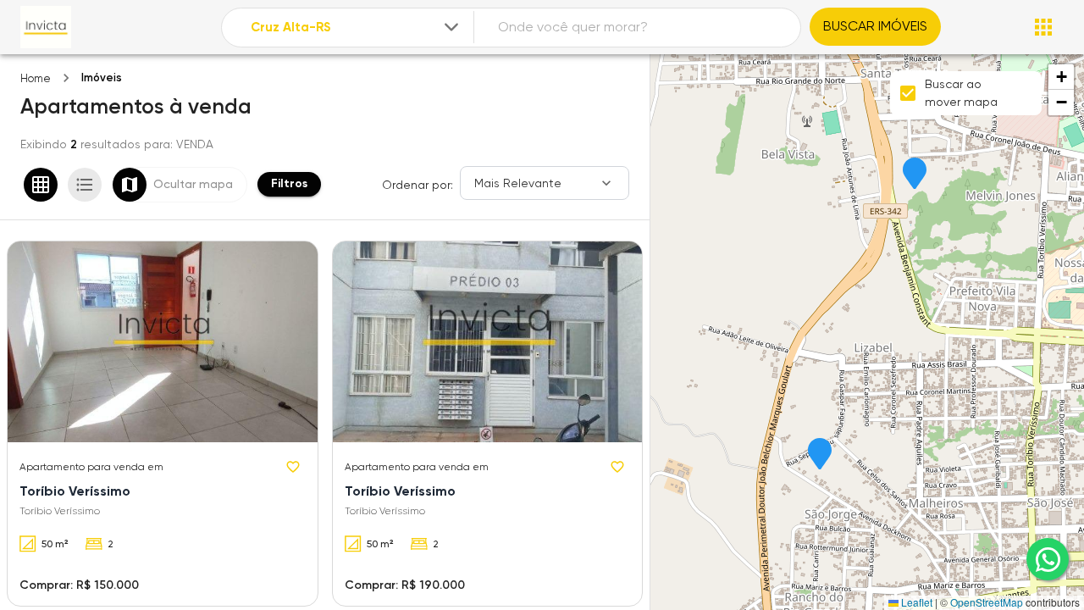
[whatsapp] (1047, 559)
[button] (820, 455)
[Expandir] (451, 27)
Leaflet (915, 602)
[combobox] (356, 27)
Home (35, 78)
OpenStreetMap (986, 602)
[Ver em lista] (85, 185)
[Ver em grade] (41, 185)
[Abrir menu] (1043, 27)
